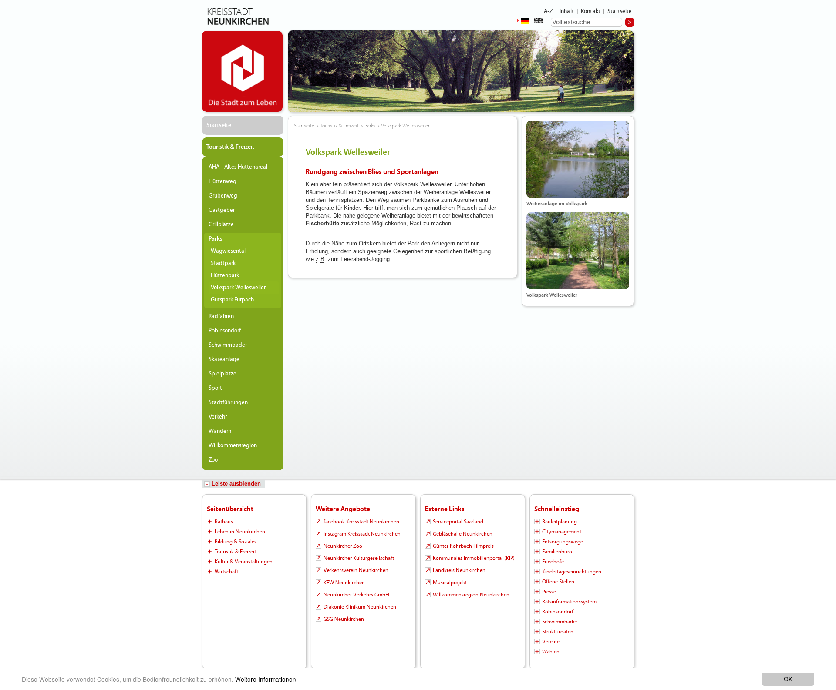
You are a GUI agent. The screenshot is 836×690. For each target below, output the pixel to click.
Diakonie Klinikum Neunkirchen (360, 607)
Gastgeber (222, 210)
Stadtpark (223, 263)
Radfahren (221, 316)
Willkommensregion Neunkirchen (471, 595)
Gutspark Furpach (232, 299)
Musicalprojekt (450, 582)
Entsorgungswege (562, 542)
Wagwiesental (228, 251)
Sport (215, 388)
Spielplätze (222, 373)
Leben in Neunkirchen (240, 532)
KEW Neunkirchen (344, 582)
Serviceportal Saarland (458, 522)
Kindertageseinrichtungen (571, 572)
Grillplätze (221, 224)
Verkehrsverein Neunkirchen (356, 570)
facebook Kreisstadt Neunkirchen (361, 522)
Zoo (213, 459)
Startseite (619, 11)
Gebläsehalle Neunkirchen (462, 534)
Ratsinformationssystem (569, 602)
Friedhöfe (553, 562)
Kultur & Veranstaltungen (244, 562)
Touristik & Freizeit (230, 147)
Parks (215, 238)
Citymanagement (561, 532)
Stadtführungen (228, 402)
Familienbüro (557, 552)
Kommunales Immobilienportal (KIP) (474, 558)
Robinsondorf (225, 330)
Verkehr (218, 416)
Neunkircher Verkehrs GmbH (356, 595)
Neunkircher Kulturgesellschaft (359, 558)
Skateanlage (224, 359)
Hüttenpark (225, 275)
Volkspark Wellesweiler (238, 287)
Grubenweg (223, 195)
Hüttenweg (222, 181)
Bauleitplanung (559, 522)
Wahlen (551, 652)
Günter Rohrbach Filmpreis (463, 546)
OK (788, 678)
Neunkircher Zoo (343, 546)
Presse (549, 592)
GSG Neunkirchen (344, 619)
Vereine (551, 642)
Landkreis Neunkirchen (459, 570)
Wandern (220, 431)
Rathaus (224, 522)
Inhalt (567, 11)
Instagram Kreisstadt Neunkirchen (362, 534)
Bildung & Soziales (235, 542)
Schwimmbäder (228, 345)
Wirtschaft (226, 572)
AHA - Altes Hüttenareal (238, 167)
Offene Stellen (558, 582)
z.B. (321, 259)
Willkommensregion (233, 445)
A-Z (548, 11)
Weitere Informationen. (266, 679)
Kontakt (590, 11)
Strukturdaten (557, 632)
